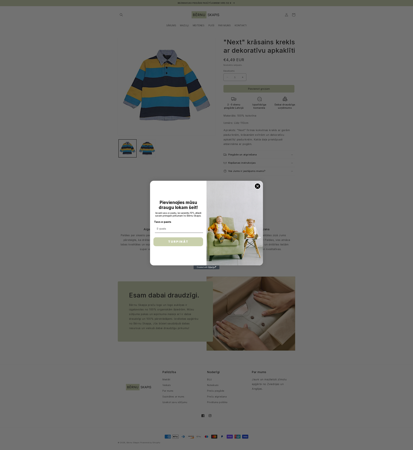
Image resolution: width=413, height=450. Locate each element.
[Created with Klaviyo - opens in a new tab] (206, 267)
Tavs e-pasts (162, 221)
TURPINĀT (178, 241)
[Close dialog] (257, 186)
